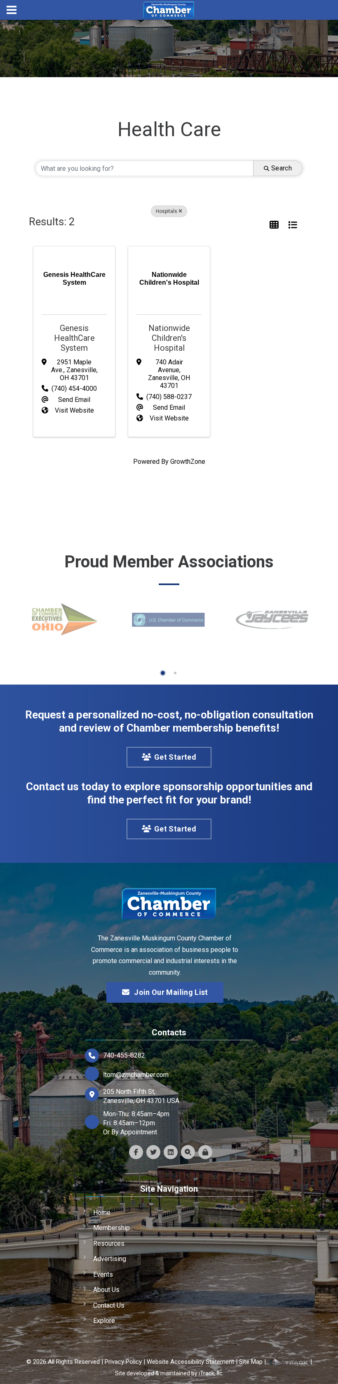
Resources (108, 1243)
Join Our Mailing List (171, 992)
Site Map (251, 1361)
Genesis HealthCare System (74, 338)
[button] (274, 225)
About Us (106, 1290)
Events (103, 1274)
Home (101, 1212)
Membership (111, 1228)
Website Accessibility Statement (190, 1361)
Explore (104, 1321)
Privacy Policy (123, 1361)
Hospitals (166, 211)
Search (281, 168)
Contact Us (108, 1305)
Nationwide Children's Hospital (169, 338)
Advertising (109, 1259)
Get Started (175, 757)
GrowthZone (187, 461)
